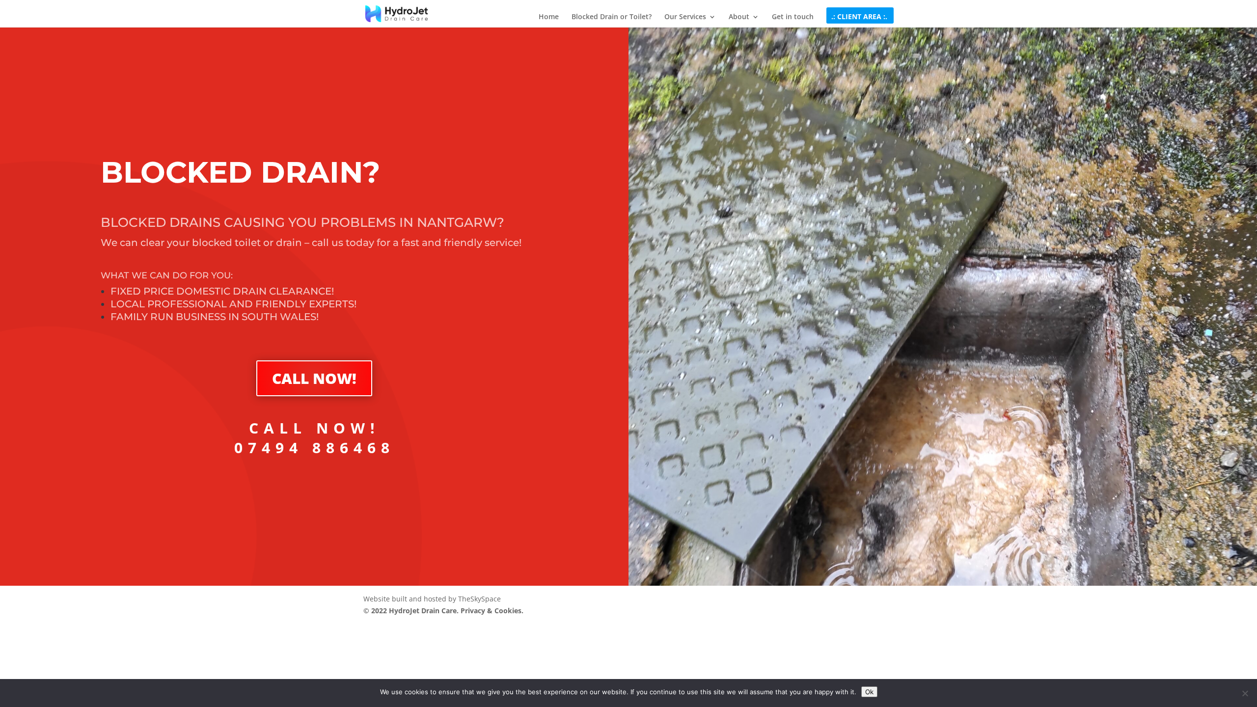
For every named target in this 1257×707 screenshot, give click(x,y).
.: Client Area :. (859, 17)
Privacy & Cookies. (492, 610)
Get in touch (793, 17)
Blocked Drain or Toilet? (612, 17)
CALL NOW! (314, 378)
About (739, 17)
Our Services (685, 17)
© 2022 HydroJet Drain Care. (412, 610)
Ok (869, 692)
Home (549, 17)
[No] (1245, 693)
